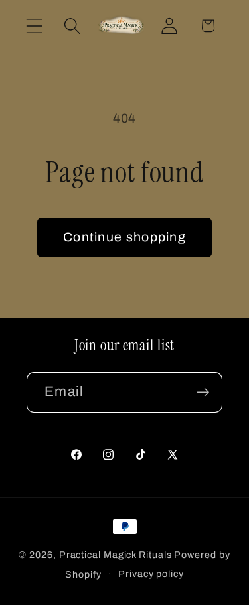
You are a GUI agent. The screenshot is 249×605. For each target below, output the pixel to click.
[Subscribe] (203, 392)
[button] (34, 25)
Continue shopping (124, 237)
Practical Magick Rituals (115, 554)
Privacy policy (151, 574)
